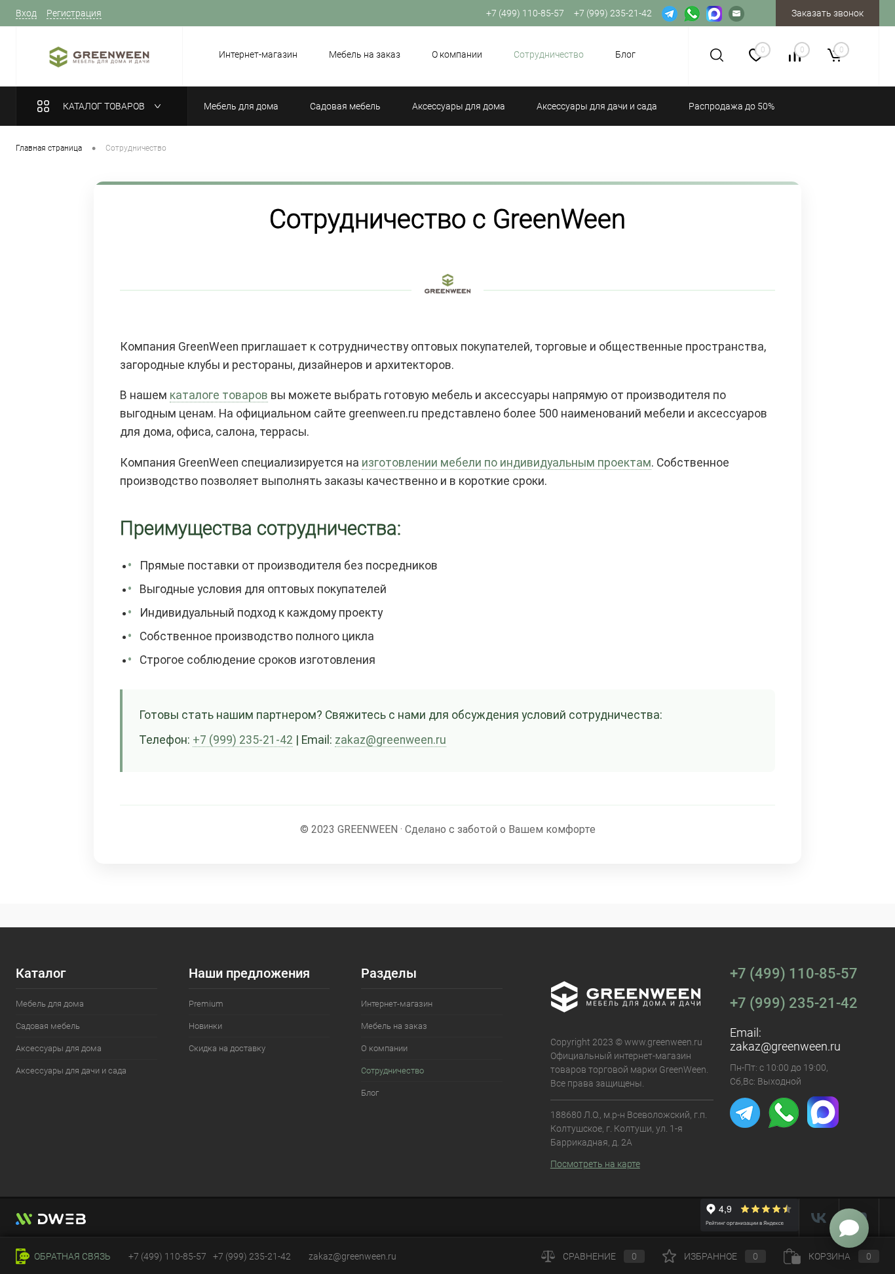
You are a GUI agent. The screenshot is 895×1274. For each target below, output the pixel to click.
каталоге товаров (219, 395)
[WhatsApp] (692, 13)
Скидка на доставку (227, 1048)
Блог (625, 54)
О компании (457, 54)
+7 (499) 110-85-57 (794, 973)
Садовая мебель (48, 1026)
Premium (206, 1004)
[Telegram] (669, 13)
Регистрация (74, 13)
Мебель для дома (50, 1004)
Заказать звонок (827, 13)
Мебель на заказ (364, 54)
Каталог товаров (105, 106)
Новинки (205, 1026)
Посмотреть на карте (595, 1164)
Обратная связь (71, 1256)
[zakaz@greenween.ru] (736, 13)
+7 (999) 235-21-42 (243, 739)
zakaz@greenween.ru (390, 739)
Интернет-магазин (258, 54)
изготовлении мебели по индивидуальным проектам (506, 462)
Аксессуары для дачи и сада (71, 1070)
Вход (26, 13)
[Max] (714, 13)
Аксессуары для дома (59, 1048)
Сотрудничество (549, 54)
